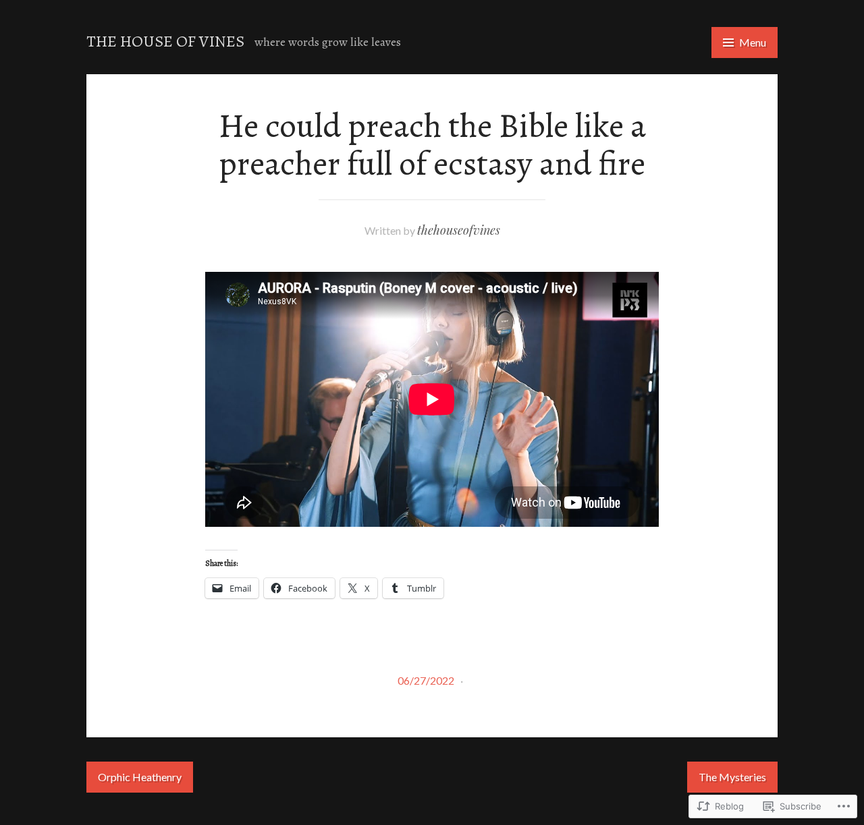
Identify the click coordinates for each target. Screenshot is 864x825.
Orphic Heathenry (140, 776)
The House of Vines (165, 41)
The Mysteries (732, 776)
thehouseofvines (458, 230)
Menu (752, 42)
